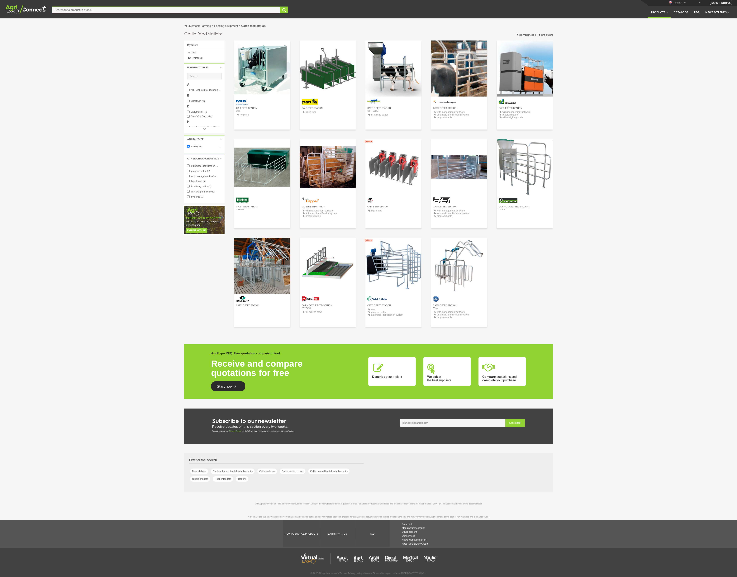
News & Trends (716, 12)
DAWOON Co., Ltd (202, 116)
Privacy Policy (235, 431)
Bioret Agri (198, 101)
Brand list (407, 524)
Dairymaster (199, 112)
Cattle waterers (267, 471)
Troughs (242, 479)
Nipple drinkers (200, 479)
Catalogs (681, 12)
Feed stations (199, 471)
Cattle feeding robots (292, 471)
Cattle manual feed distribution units (329, 471)
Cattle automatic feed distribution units (233, 471)
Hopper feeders (223, 479)
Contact (327, 47)
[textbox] (166, 10)
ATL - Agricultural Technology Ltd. (206, 90)
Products (658, 12)
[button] (204, 67)
